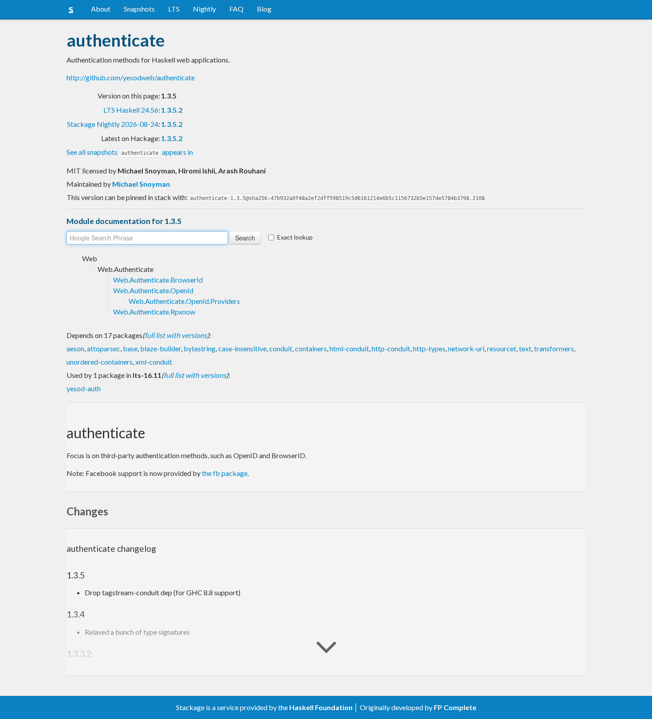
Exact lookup (295, 237)
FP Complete (455, 707)
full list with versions (176, 335)
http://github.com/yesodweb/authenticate (131, 77)
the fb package (224, 473)
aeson (75, 348)
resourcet (501, 348)
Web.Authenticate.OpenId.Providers (184, 301)
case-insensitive (242, 348)
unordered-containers (100, 362)
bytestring (200, 348)
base (130, 348)
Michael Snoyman (141, 184)
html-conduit (349, 348)
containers (311, 348)
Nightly (204, 8)
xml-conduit (153, 362)
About (100, 8)
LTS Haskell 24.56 (130, 110)
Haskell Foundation (321, 707)
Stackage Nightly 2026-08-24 (112, 124)
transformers (554, 348)
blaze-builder (160, 348)
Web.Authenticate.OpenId (153, 290)
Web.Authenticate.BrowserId (158, 279)
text (525, 348)
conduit (280, 348)
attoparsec (103, 348)
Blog (264, 8)
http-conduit (391, 348)
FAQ (236, 8)
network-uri (466, 348)
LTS (174, 8)
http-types (429, 348)
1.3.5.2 (171, 110)
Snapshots (139, 8)
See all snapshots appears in (130, 152)
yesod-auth (84, 388)
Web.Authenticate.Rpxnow (154, 311)
